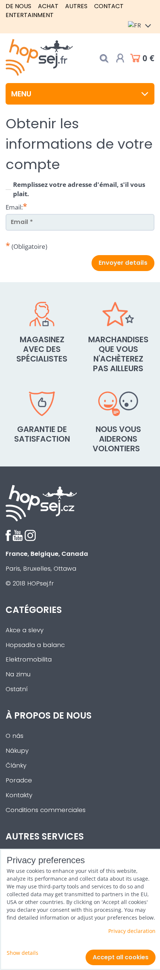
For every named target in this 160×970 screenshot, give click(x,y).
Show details (22, 952)
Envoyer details (123, 262)
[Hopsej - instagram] (30, 539)
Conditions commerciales (46, 810)
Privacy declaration (132, 930)
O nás (14, 736)
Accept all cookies (120, 957)
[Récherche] (104, 58)
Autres (76, 6)
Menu (21, 94)
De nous (18, 6)
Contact (109, 6)
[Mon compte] (120, 58)
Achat (48, 6)
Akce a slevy (25, 630)
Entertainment (30, 15)
